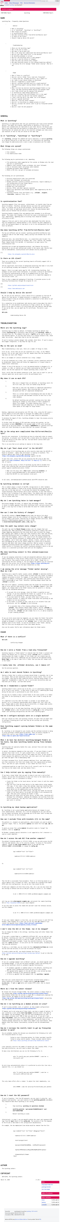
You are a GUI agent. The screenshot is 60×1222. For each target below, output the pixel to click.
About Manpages (14, 3)
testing (44, 1202)
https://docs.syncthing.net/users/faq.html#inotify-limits (31, 1040)
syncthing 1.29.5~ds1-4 (32, 1211)
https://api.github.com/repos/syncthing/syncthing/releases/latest (23, 998)
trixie (43, 1200)
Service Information (29, 3)
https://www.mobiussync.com (16, 288)
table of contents (47, 1193)
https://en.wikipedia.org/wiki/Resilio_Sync (21, 254)
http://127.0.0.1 (26, 460)
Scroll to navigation (7, 9)
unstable (7, 5)
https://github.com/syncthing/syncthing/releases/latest (30, 993)
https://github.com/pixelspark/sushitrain (20, 285)
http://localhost (15, 460)
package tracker (46, 1187)
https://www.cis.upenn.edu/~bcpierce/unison (16, 735)
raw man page (46, 1189)
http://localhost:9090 (13, 902)
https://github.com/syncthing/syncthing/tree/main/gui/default (21, 953)
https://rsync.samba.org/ (27, 734)
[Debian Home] (2, 3)
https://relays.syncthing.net (40, 563)
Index (6, 3)
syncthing (12, 5)
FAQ (21, 3)
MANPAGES (6, 0)
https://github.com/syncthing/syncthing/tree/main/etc (19, 1008)
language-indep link (47, 1184)
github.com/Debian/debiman (21, 1219)
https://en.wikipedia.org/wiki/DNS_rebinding (16, 456)
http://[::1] (37, 460)
